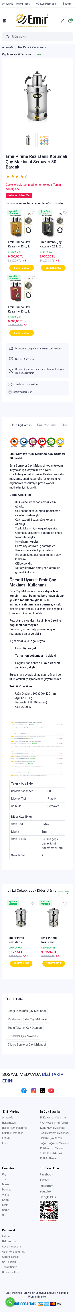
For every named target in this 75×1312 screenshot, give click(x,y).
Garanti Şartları (10, 1256)
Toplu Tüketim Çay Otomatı (25, 1027)
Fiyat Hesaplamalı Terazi (54, 1122)
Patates (6, 1189)
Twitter (44, 1180)
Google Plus (48, 1197)
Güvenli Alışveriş (11, 1246)
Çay (4, 1174)
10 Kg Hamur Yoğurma (53, 1117)
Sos (4, 1215)
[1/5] (8, 176)
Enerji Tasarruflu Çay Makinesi (27, 1011)
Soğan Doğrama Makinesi (54, 1143)
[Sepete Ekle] (21, 268)
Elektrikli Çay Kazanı (51, 1138)
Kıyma (5, 1199)
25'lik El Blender (49, 1158)
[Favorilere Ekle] (33, 213)
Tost (4, 1179)
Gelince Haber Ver (18, 195)
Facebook (46, 1174)
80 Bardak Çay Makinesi (23, 1036)
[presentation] (60, 893)
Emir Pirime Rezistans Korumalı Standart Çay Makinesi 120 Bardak (21, 940)
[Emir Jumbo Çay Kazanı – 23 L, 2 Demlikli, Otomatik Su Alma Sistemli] (21, 225)
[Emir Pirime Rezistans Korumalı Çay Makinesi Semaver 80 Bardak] (37, 96)
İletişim (6, 1138)
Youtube (45, 1191)
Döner (5, 1184)
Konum (6, 1143)
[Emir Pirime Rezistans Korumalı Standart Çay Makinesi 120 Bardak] (21, 917)
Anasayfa (7, 1117)
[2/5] (10, 176)
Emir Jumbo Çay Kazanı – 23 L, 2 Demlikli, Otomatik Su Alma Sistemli (20, 244)
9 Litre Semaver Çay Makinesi (27, 1044)
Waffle (5, 1194)
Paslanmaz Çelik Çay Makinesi (27, 1019)
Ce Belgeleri (9, 1261)
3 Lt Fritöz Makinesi (51, 1153)
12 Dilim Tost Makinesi (52, 1148)
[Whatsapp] (10, 1302)
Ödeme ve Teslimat (13, 1251)
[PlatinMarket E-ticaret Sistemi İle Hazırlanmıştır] (24, 1304)
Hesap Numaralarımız (14, 1127)
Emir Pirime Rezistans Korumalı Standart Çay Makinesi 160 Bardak (53, 940)
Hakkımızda (9, 1122)
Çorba (5, 1210)
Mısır (5, 1204)
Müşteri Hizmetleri (12, 1132)
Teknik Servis (9, 1267)
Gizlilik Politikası (11, 1272)
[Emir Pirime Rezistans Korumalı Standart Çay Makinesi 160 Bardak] (53, 917)
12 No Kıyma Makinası (52, 1127)
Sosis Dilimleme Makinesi (54, 1132)
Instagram (46, 1186)
